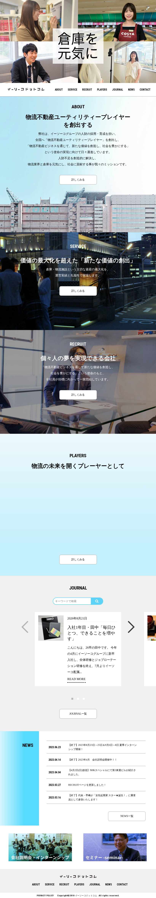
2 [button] (78, 698)
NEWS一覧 (126, 816)
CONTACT (145, 89)
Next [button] (131, 623)
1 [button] (72, 698)
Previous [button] (24, 623)
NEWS (131, 89)
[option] (39, 20)
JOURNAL (117, 89)
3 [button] (84, 698)
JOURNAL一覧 (78, 713)
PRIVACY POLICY (45, 895)
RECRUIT (87, 89)
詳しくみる (78, 179)
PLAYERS (102, 89)
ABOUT (59, 89)
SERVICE (72, 89)
